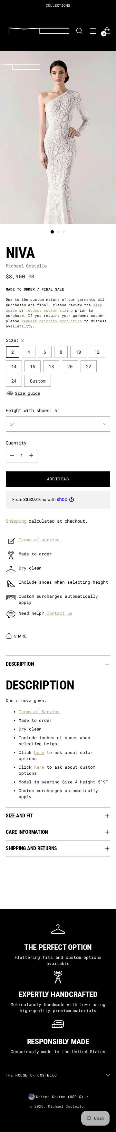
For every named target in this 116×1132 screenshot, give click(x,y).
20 (69, 366)
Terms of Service (39, 711)
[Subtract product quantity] (12, 455)
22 (88, 366)
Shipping (16, 521)
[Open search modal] (79, 30)
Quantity (16, 443)
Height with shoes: (33, 410)
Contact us (59, 613)
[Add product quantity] (31, 455)
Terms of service (39, 539)
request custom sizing (49, 310)
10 (78, 352)
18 (51, 366)
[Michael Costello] (39, 30)
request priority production (52, 320)
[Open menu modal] (93, 30)
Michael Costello (26, 266)
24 (13, 381)
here (39, 752)
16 (32, 366)
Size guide (27, 393)
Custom (37, 381)
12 (97, 352)
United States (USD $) (59, 1096)
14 (13, 366)
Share (20, 636)
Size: (15, 340)
